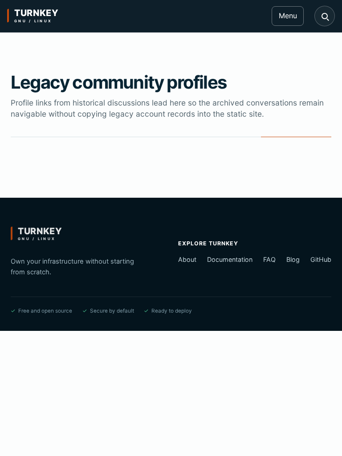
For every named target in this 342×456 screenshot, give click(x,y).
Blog (293, 259)
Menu (288, 15)
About (187, 259)
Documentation (229, 259)
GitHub (320, 259)
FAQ (269, 259)
